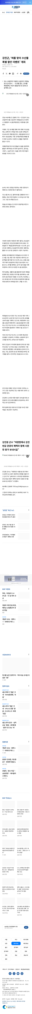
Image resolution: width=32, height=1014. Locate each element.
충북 (26, 951)
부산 (16, 939)
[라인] (13, 73)
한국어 (3, 999)
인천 (6, 943)
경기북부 (6, 951)
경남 (16, 955)
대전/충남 (25, 943)
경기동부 (16, 947)
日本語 (12, 999)
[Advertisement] (16, 171)
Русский (20, 999)
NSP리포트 (17, 12)
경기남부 (26, 947)
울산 (6, 947)
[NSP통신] (16, 7)
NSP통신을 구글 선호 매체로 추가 (13, 2)
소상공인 (24, 12)
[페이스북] (3, 73)
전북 (6, 955)
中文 (16, 999)
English (8, 999)
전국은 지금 (9, 12)
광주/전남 (16, 943)
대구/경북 (25, 939)
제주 (6, 959)
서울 (6, 939)
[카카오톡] (10, 73)
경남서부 (26, 955)
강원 (16, 951)
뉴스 (3, 12)
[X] (6, 73)
